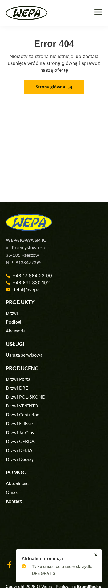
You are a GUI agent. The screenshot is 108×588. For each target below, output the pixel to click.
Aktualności (18, 483)
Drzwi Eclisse (19, 423)
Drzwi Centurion (22, 415)
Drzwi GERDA (20, 441)
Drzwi (12, 313)
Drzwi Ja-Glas (20, 432)
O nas (12, 492)
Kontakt (14, 501)
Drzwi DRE (17, 388)
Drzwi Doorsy (20, 459)
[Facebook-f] (9, 564)
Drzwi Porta (18, 379)
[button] (96, 555)
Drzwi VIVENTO (22, 406)
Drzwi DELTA (19, 450)
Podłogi (13, 322)
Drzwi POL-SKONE (25, 397)
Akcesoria (16, 331)
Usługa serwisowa (24, 355)
